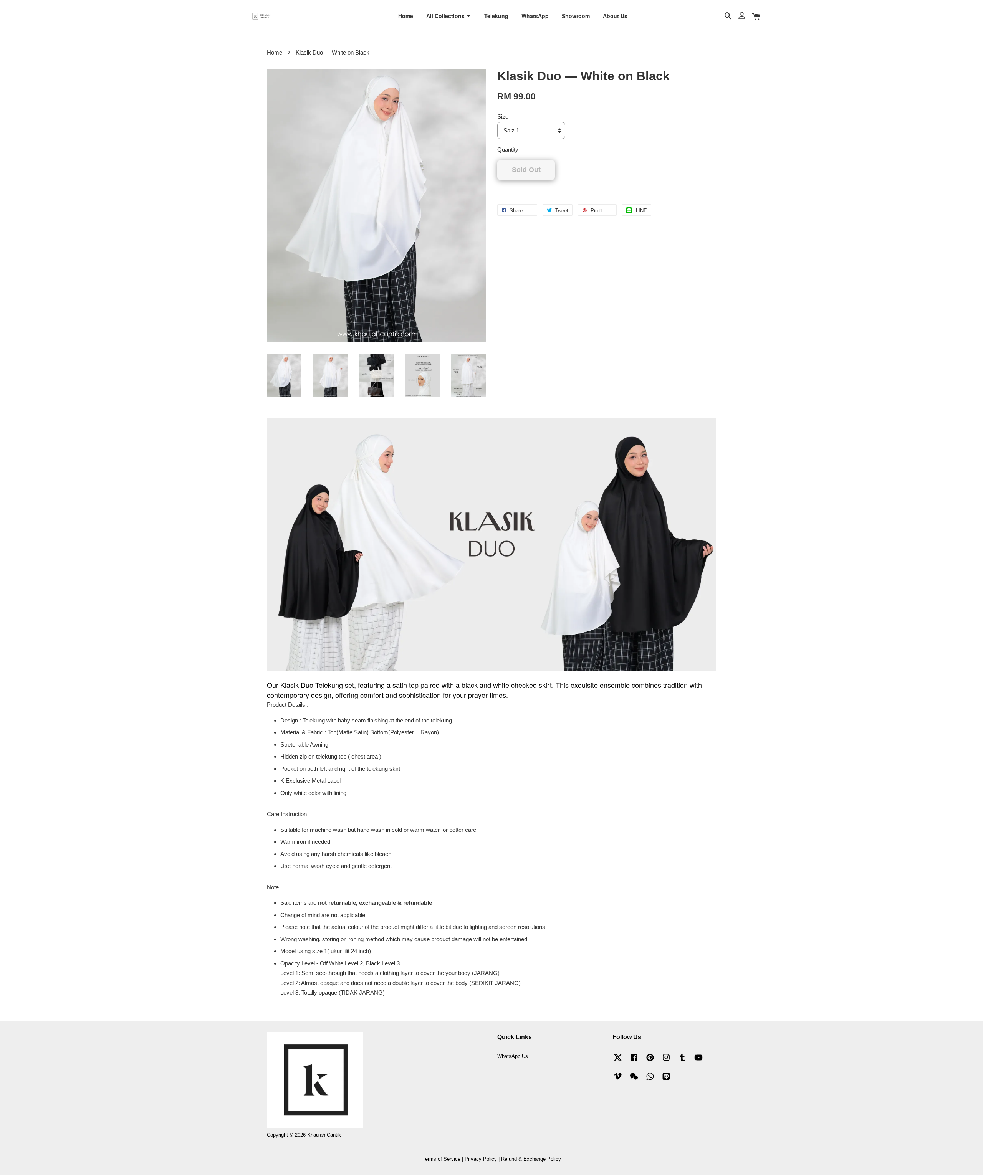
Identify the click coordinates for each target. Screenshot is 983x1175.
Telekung (496, 16)
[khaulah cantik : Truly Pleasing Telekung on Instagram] (666, 1061)
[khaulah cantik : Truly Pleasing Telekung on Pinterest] (650, 1061)
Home (405, 16)
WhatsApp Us (512, 1056)
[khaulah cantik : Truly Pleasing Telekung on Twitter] (617, 1061)
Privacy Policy (481, 1159)
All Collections (446, 16)
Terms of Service (441, 1159)
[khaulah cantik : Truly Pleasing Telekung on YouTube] (698, 1061)
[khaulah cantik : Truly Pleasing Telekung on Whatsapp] (650, 1080)
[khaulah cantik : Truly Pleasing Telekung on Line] (666, 1080)
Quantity (507, 149)
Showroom (576, 16)
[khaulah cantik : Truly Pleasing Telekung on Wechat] (634, 1080)
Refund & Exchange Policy (531, 1159)
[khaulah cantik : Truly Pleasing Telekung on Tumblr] (682, 1061)
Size (502, 116)
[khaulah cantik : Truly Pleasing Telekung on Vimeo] (617, 1080)
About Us (615, 16)
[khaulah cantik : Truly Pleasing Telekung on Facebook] (634, 1061)
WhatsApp (535, 16)
